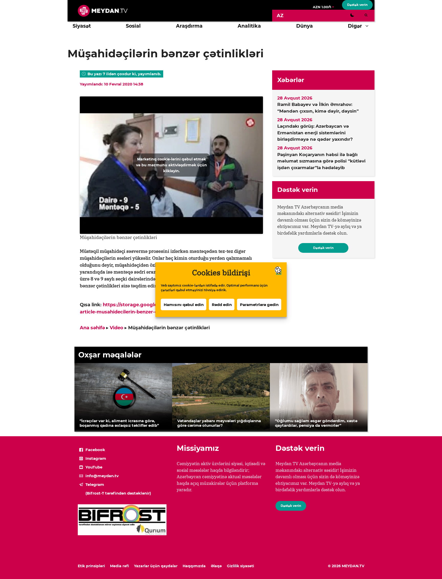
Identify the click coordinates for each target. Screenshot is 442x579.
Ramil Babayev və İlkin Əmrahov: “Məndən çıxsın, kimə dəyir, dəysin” (318, 108)
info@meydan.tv (102, 475)
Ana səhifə (92, 328)
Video (116, 328)
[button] (368, 26)
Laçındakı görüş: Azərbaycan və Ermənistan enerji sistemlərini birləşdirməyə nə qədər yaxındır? (315, 133)
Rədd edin (222, 304)
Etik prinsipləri (91, 566)
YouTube (93, 467)
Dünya (304, 26)
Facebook (95, 449)
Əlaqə (216, 566)
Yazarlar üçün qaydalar (156, 566)
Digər (355, 26)
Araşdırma (189, 26)
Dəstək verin (357, 5)
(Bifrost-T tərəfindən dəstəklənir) (118, 493)
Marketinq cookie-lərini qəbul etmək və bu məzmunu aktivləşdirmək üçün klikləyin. (171, 165)
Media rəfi (119, 566)
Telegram (94, 484)
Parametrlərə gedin (259, 304)
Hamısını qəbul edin (184, 304)
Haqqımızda (194, 566)
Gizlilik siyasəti (240, 566)
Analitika (249, 26)
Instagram (95, 458)
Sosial (133, 26)
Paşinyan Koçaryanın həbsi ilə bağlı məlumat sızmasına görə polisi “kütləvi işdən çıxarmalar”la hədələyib (321, 161)
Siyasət (82, 26)
